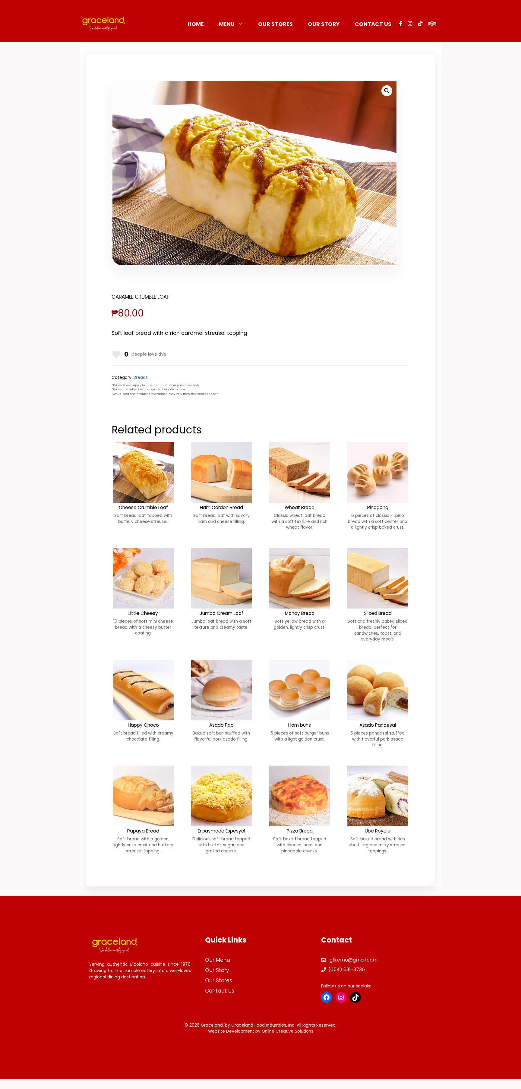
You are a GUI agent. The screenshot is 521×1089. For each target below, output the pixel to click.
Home (196, 24)
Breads (141, 377)
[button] (386, 90)
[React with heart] (116, 354)
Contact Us (373, 24)
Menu (227, 24)
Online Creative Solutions (287, 1031)
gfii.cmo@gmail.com (353, 959)
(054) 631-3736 (346, 969)
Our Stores (275, 24)
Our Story (324, 24)
